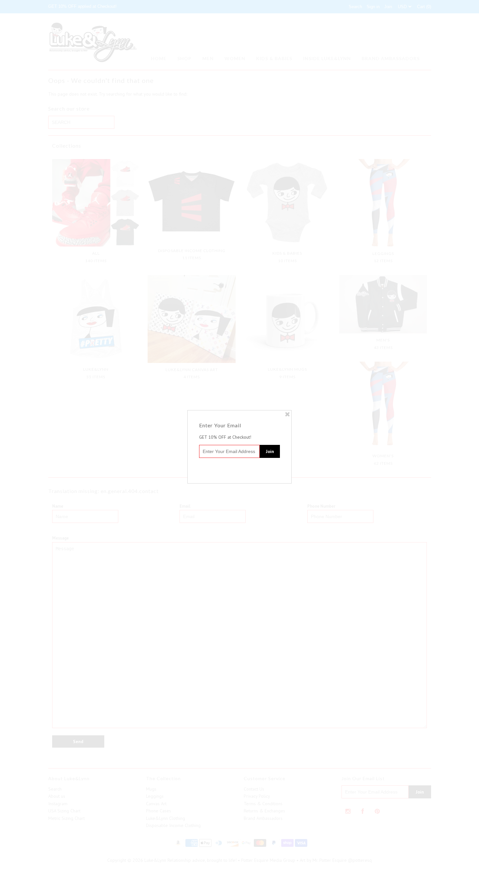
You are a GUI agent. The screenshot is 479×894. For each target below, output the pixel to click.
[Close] (287, 414)
